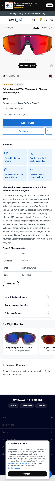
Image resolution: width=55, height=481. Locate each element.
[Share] (51, 65)
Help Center (27, 406)
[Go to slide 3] (27, 60)
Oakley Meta (10, 28)
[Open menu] (3, 20)
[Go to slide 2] (25, 60)
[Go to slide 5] (31, 60)
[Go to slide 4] (29, 60)
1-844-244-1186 (34, 400)
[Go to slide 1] (23, 60)
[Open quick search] (34, 20)
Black (23, 275)
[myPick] (50, 27)
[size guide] (24, 115)
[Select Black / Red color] (50, 76)
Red (29, 275)
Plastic (24, 261)
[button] (27, 13)
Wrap (33, 268)
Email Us (41, 406)
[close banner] (1, 5)
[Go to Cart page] (52, 20)
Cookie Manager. (14, 468)
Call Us (13, 406)
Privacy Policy (24, 463)
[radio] (15, 8)
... (3, 28)
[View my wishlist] (46, 20)
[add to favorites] (48, 131)
